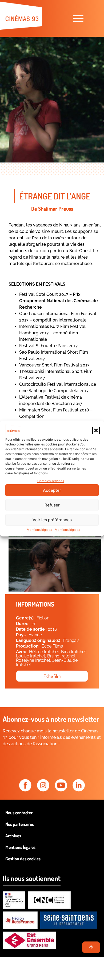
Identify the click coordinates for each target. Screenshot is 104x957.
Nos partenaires (19, 824)
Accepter (52, 490)
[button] (96, 430)
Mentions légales (39, 530)
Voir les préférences (52, 519)
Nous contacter (19, 812)
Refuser (52, 505)
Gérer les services (50, 481)
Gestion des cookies (23, 858)
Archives (13, 835)
